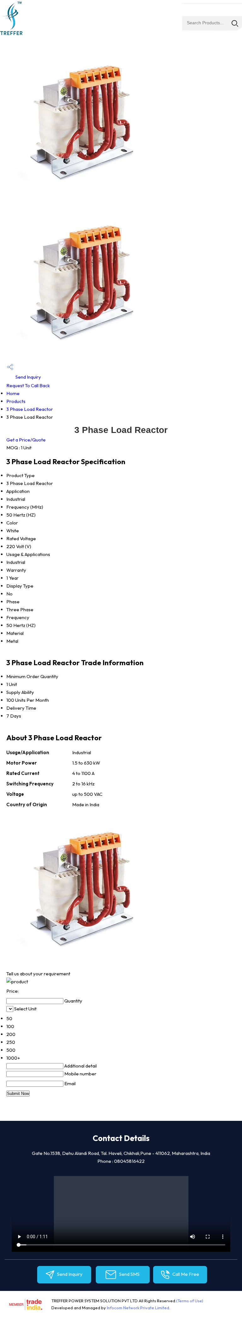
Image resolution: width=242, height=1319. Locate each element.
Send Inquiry (27, 377)
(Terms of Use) (189, 1300)
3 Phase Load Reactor (29, 409)
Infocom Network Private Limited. (138, 1307)
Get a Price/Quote (26, 440)
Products (16, 401)
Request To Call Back (28, 385)
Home (13, 393)
